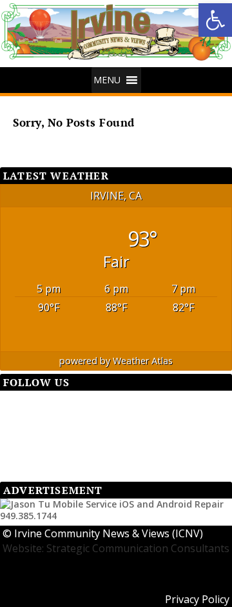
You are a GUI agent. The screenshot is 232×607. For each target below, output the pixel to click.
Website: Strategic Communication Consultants (116, 548)
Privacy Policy (197, 599)
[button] (215, 20)
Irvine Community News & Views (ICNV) (108, 533)
